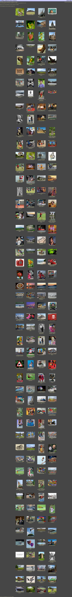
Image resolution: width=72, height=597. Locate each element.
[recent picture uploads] (7, 1)
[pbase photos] (2, 1)
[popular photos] (41, 1)
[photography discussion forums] (11, 1)
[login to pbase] (70, 1)
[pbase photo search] (15, 1)
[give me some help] (67, 1)
